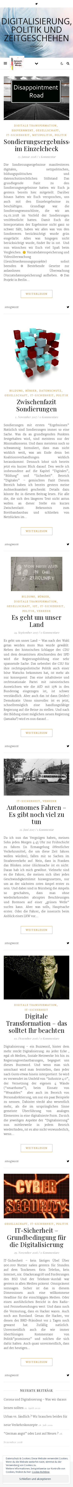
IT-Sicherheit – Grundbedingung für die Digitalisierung (36, 1237)
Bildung (16, 391)
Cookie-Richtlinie (41, 1472)
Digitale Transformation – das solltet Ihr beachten (36, 1023)
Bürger (31, 391)
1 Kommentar (47, 157)
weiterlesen (37, 294)
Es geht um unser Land (37, 620)
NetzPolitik (42, 135)
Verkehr (44, 611)
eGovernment (23, 131)
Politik (61, 135)
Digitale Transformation (35, 126)
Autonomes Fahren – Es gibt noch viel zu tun (36, 814)
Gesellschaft (47, 131)
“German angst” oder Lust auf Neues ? (31, 1433)
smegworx (11, 307)
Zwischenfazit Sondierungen (36, 405)
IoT (35, 606)
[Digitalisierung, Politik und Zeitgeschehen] (16, 63)
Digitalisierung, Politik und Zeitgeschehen (36, 29)
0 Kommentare (48, 417)
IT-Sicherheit (18, 135)
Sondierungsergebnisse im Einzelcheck (38, 145)
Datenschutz (50, 391)
